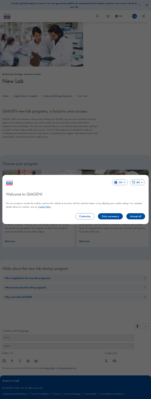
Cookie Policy (44, 206)
